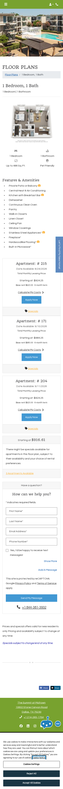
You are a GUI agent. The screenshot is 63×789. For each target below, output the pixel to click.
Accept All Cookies (31, 783)
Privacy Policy (23, 583)
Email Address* (18, 531)
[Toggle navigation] (6, 4)
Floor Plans (11, 74)
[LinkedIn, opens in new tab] (28, 726)
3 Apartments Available (20, 473)
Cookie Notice (39, 758)
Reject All (31, 773)
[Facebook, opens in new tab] (21, 726)
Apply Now (33, 299)
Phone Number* (18, 541)
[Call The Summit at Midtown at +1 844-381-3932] (57, 4)
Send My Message (31, 598)
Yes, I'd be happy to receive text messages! (29, 552)
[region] (31, 761)
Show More (50, 561)
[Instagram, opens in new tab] (35, 726)
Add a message (47, 570)
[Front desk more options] (58, 724)
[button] (51, 4)
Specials (33, 311)
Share (45, 687)
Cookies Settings (31, 764)
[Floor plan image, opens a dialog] (31, 123)
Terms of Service (47, 583)
